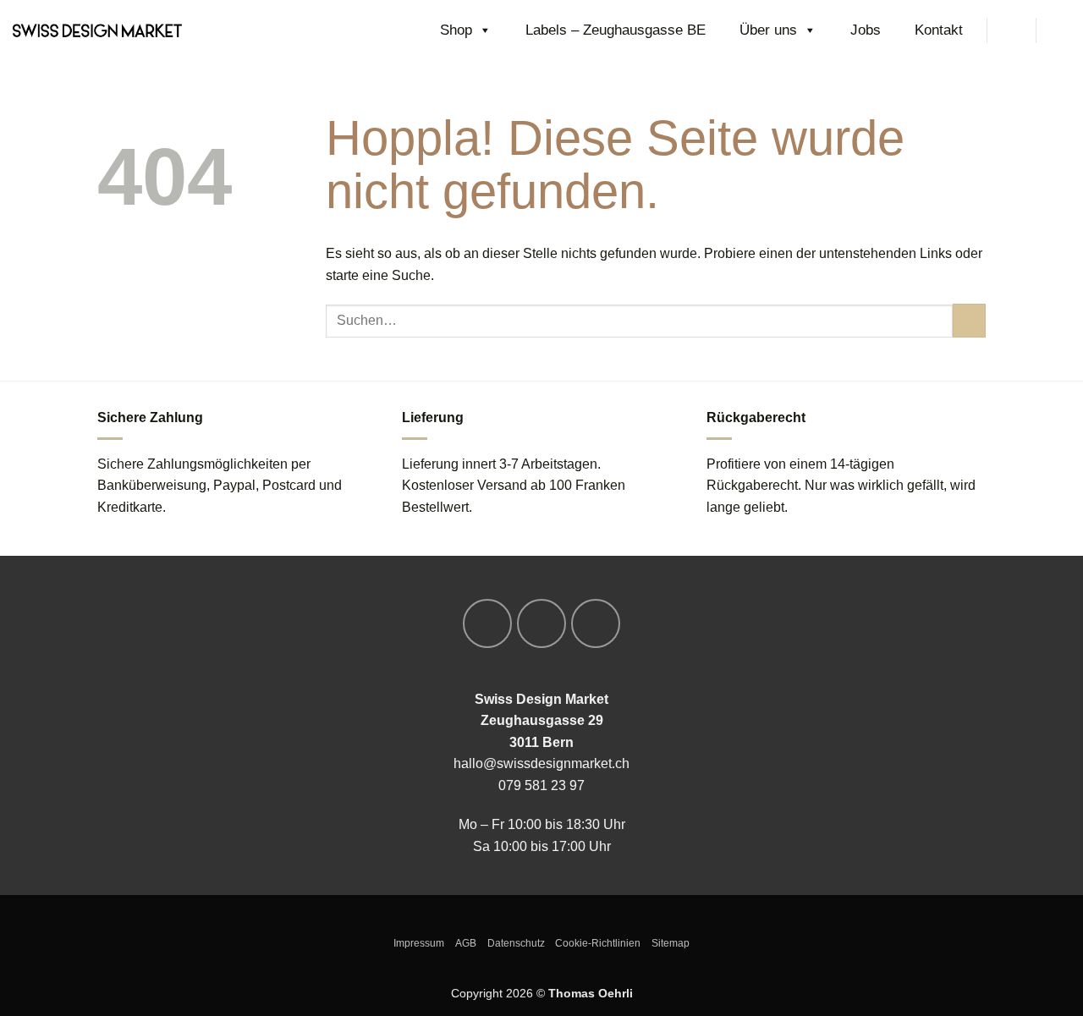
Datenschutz (516, 943)
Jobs (865, 30)
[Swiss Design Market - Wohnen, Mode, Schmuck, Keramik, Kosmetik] (97, 30)
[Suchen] (1011, 30)
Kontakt (939, 30)
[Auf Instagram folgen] (541, 623)
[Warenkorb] (1061, 30)
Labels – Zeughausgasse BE (615, 30)
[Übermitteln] (969, 320)
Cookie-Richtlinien (597, 943)
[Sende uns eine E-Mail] (595, 623)
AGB (465, 943)
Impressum (418, 943)
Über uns (768, 30)
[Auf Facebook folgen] (487, 623)
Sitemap (670, 943)
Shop (456, 30)
